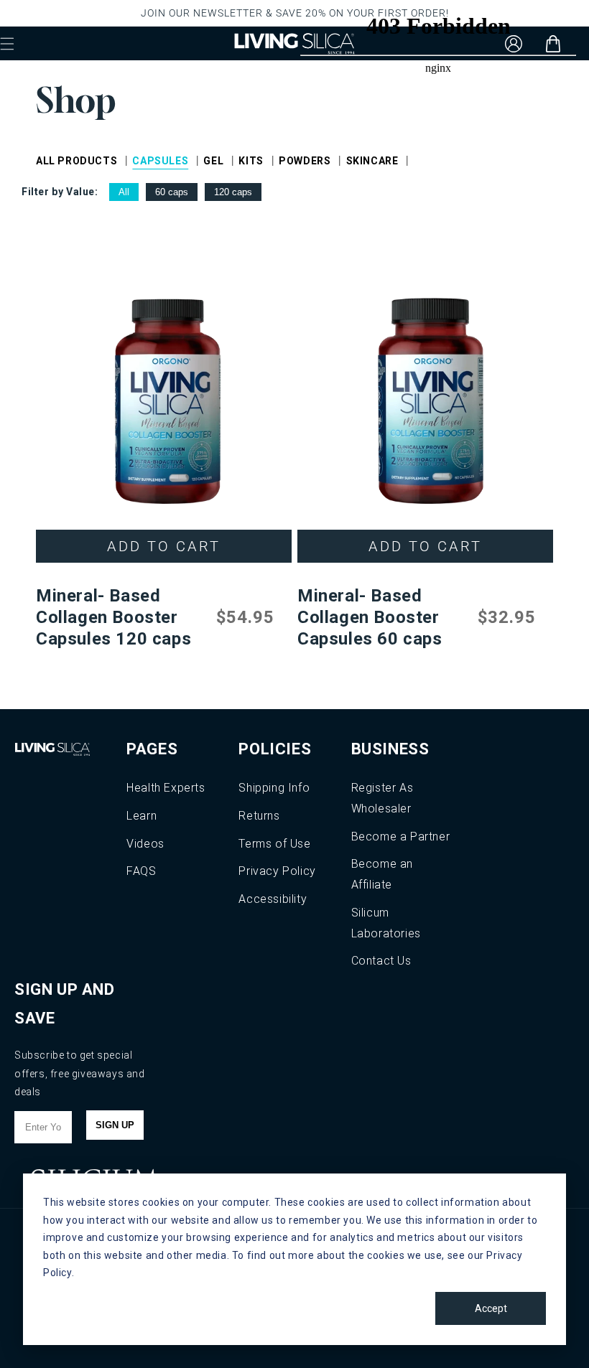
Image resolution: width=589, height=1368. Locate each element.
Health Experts (165, 788)
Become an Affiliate (382, 874)
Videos (145, 844)
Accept (491, 1308)
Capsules (160, 161)
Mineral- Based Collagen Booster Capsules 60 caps (369, 617)
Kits (250, 161)
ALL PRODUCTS (76, 161)
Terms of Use (274, 844)
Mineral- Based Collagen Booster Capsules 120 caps (113, 617)
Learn (141, 816)
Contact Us (381, 961)
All (124, 192)
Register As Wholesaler (382, 798)
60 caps (171, 192)
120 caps (233, 192)
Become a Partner (400, 836)
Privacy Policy (276, 871)
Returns (258, 816)
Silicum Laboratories (386, 923)
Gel (213, 161)
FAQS (141, 871)
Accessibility (272, 899)
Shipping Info (274, 788)
